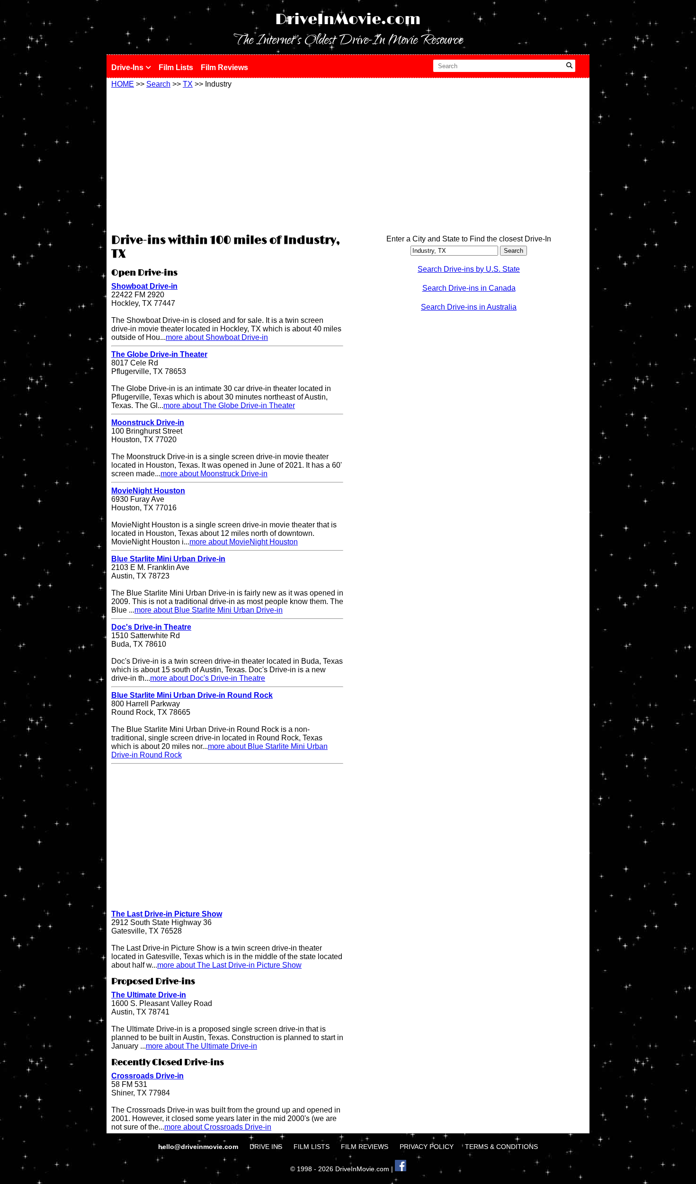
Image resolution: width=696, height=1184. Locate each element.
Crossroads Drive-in (147, 1076)
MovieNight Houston (148, 491)
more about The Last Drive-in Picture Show (229, 965)
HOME (122, 84)
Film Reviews (224, 67)
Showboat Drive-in (144, 286)
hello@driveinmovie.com (199, 1146)
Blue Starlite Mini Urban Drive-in (168, 559)
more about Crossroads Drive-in (217, 1127)
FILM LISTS (312, 1146)
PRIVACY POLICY (427, 1146)
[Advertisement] (227, 159)
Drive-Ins (128, 67)
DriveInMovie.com (348, 19)
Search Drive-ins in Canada (469, 288)
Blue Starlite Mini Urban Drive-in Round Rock (192, 695)
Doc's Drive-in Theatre (151, 627)
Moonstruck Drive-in (147, 422)
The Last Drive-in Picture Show (166, 914)
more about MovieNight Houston (243, 542)
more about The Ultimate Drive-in (201, 1046)
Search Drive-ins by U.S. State (469, 269)
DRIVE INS (266, 1146)
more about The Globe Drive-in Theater (229, 405)
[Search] (569, 66)
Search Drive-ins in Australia (469, 307)
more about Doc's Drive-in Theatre (207, 678)
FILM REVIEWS (364, 1146)
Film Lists (176, 67)
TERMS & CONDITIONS (501, 1146)
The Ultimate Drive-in (148, 995)
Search (158, 84)
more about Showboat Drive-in (217, 337)
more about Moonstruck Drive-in (214, 474)
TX (188, 84)
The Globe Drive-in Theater (159, 354)
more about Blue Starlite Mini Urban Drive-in (208, 610)
